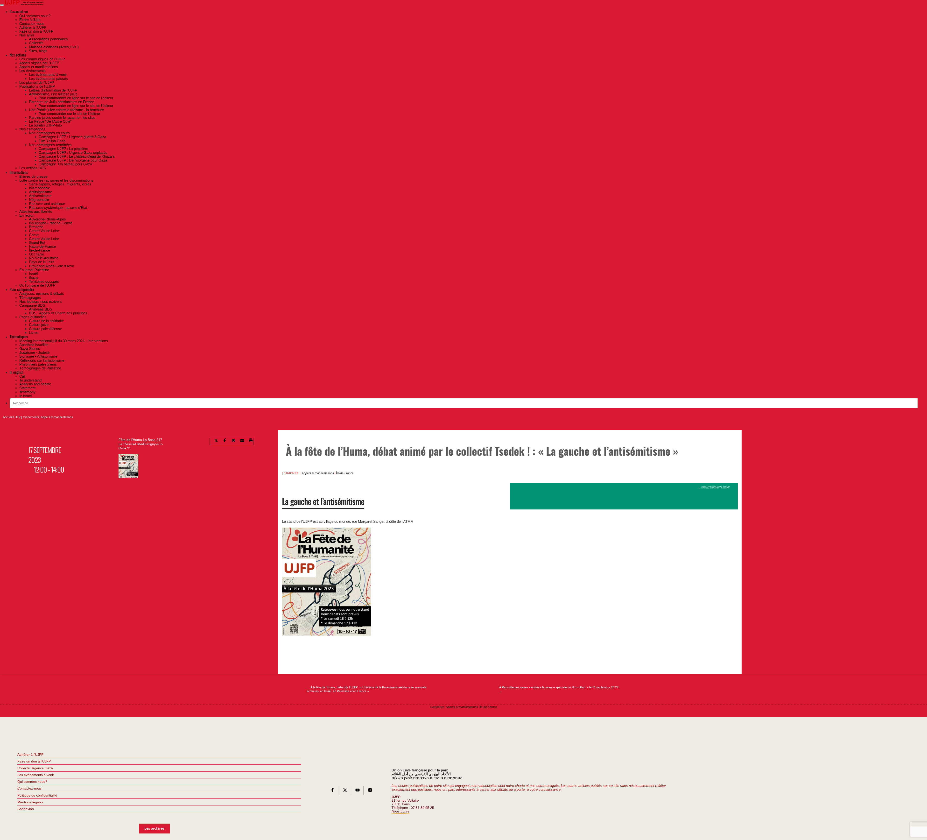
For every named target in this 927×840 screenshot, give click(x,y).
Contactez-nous (29, 788)
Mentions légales (30, 802)
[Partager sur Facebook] (224, 441)
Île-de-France (345, 473)
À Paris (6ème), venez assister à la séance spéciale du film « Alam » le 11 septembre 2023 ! (559, 689)
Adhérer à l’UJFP (30, 754)
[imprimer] (250, 441)
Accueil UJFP (12, 417)
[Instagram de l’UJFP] (370, 791)
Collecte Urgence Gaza (35, 768)
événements (31, 417)
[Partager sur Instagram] (233, 441)
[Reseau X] (345, 791)
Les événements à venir (35, 775)
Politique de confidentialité (37, 795)
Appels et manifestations (57, 417)
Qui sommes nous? (32, 782)
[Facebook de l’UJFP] (332, 791)
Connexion (25, 809)
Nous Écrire (400, 811)
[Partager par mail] (242, 441)
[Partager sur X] (216, 441)
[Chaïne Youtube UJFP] (357, 791)
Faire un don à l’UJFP (34, 761)
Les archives (154, 828)
